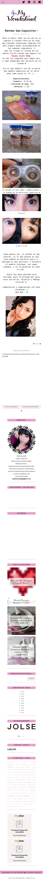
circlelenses (15, 769)
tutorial (25, 803)
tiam (8, 804)
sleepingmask (19, 801)
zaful (19, 806)
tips (11, 803)
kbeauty (10, 782)
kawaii (34, 779)
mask (17, 793)
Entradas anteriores (30, 407)
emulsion (15, 775)
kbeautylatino (19, 782)
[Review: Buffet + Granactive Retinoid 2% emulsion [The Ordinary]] (21, 664)
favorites (9, 777)
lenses (15, 790)
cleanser (22, 769)
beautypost (10, 764)
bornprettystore (19, 767)
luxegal (26, 790)
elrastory (9, 775)
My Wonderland (19, 878)
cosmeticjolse (21, 772)
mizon (24, 793)
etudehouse (27, 775)
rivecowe (33, 796)
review (26, 796)
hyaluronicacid (31, 777)
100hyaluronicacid (12, 762)
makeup (33, 789)
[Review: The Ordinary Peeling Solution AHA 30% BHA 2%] (21, 634)
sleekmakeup (10, 801)
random (11, 796)
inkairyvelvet (10, 780)
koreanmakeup (12, 787)
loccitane (20, 790)
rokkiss (9, 799)
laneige (9, 790)
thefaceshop (32, 801)
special (25, 801)
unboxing (10, 806)
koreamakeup (23, 785)
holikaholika (22, 777)
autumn (33, 762)
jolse (28, 779)
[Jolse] (21, 729)
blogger (10, 767)
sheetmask (33, 799)
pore (27, 793)
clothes (33, 769)
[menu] (3, 2)
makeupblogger (11, 793)
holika (16, 777)
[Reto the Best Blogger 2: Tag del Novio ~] (21, 595)
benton (18, 764)
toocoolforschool (17, 804)
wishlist (15, 806)
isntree (23, 780)
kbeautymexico (30, 782)
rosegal (20, 799)
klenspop (15, 785)
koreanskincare (23, 787)
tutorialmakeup (32, 804)
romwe (14, 798)
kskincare (32, 787)
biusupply (25, 764)
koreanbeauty (32, 785)
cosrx (27, 772)
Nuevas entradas (11, 407)
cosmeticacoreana (12, 772)
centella (28, 767)
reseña (19, 796)
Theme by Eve (30, 878)
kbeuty (9, 785)
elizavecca (32, 772)
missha (21, 793)
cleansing (27, 769)
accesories (24, 762)
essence (21, 775)
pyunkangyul (32, 793)
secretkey (26, 799)
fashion (33, 774)
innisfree (17, 779)
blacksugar (33, 764)
